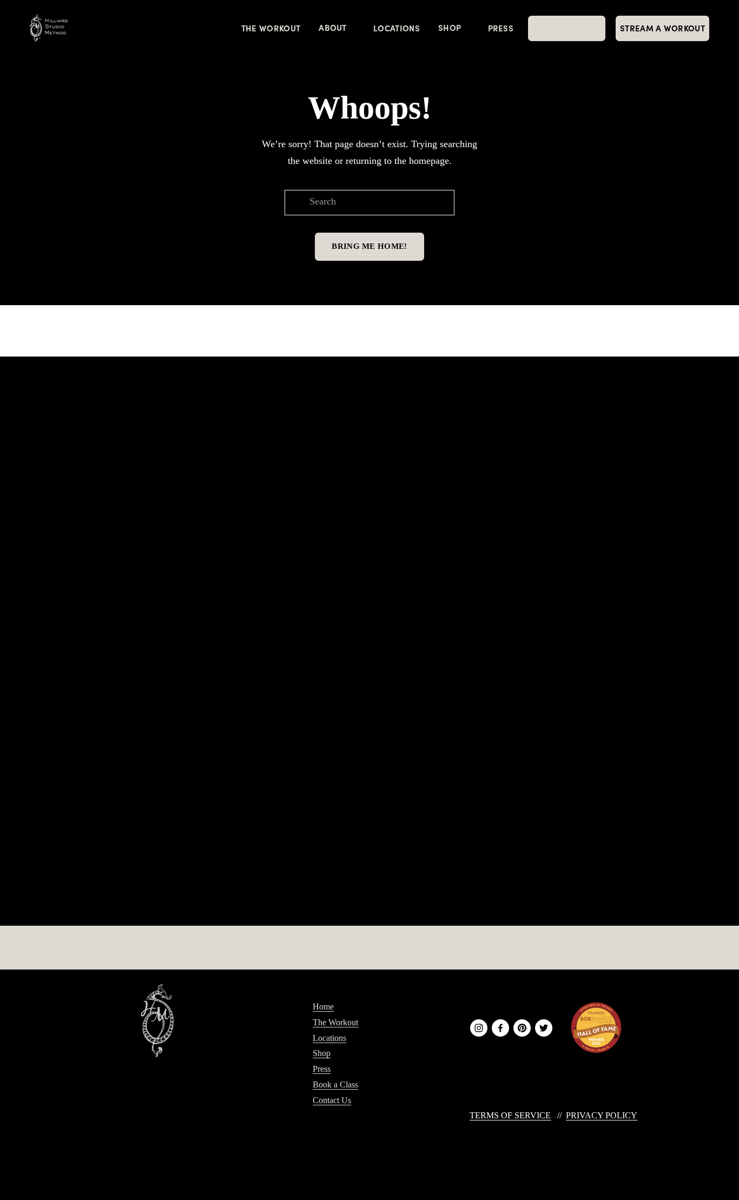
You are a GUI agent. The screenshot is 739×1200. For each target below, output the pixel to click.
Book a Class (335, 1084)
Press (501, 28)
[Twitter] (543, 1028)
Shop (322, 1053)
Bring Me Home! (369, 246)
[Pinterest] (522, 1028)
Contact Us (332, 1100)
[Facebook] (500, 1028)
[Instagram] (478, 1028)
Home (323, 1006)
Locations (396, 28)
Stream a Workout (662, 28)
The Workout (270, 28)
